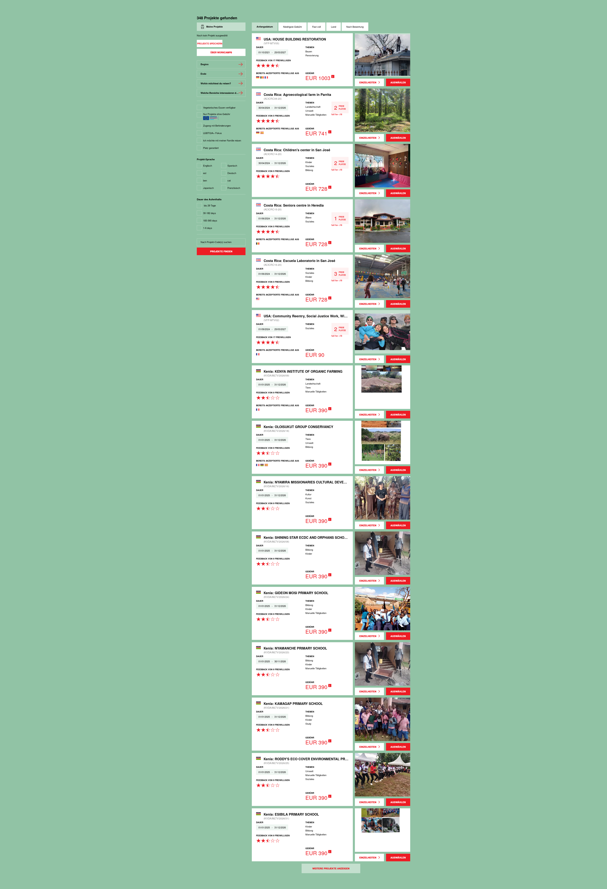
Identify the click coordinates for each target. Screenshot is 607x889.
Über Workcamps (221, 52)
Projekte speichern (209, 43)
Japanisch (208, 188)
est (204, 173)
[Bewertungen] (268, 64)
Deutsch (231, 173)
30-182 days (209, 213)
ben (205, 180)
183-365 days (210, 220)
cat (229, 180)
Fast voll (316, 26)
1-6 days (207, 228)
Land (333, 26)
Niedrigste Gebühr (292, 26)
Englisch (207, 165)
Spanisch (232, 165)
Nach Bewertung (355, 26)
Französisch (233, 188)
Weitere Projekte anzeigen (330, 868)
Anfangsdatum (265, 26)
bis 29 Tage (210, 205)
